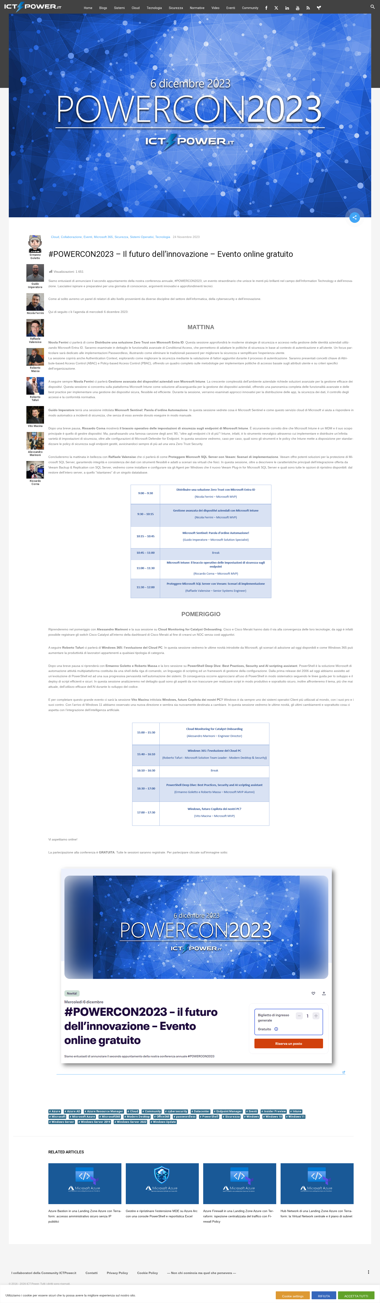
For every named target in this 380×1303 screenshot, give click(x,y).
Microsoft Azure (83, 1116)
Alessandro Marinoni (35, 453)
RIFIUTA (324, 1296)
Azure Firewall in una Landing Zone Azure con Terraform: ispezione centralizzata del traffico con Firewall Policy (238, 1216)
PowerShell (210, 1116)
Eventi (231, 8)
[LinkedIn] (287, 8)
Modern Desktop (138, 1116)
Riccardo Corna (35, 482)
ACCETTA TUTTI (356, 1296)
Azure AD (73, 1111)
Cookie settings (292, 1296)
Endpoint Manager (229, 1111)
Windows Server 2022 (131, 1121)
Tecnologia (154, 8)
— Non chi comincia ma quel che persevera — (201, 1273)
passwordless (185, 1116)
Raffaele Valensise (35, 340)
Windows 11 (297, 1116)
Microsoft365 (111, 1116)
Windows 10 (274, 1116)
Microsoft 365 (103, 237)
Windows (253, 1116)
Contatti (92, 1273)
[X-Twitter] (276, 8)
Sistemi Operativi (141, 237)
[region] (190, 1294)
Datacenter (202, 1111)
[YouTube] (298, 8)
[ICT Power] (32, 7)
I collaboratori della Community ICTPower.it (43, 1273)
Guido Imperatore (35, 285)
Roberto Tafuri (35, 399)
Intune (297, 1111)
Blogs (103, 8)
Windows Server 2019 (95, 1121)
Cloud (136, 8)
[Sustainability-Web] (319, 8)
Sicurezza (176, 8)
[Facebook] (266, 8)
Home (88, 8)
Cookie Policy (147, 1273)
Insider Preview (275, 1111)
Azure (56, 1111)
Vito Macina (35, 426)
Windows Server (63, 1121)
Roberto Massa (35, 369)
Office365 (163, 1116)
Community (250, 8)
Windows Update (164, 1121)
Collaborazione (71, 237)
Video (215, 8)
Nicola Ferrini (35, 313)
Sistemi (119, 8)
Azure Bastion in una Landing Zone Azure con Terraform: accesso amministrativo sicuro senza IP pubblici (84, 1216)
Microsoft (58, 1116)
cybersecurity (177, 1111)
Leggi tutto (145, 1295)
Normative (197, 8)
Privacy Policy (117, 1273)
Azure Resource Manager (105, 1111)
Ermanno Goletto (35, 256)
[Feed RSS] (308, 8)
